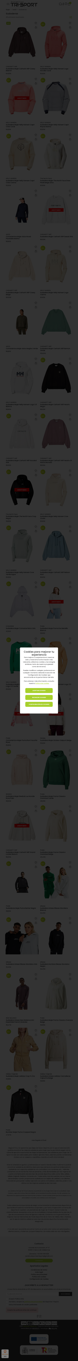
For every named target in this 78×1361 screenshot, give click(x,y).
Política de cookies (42, 683)
